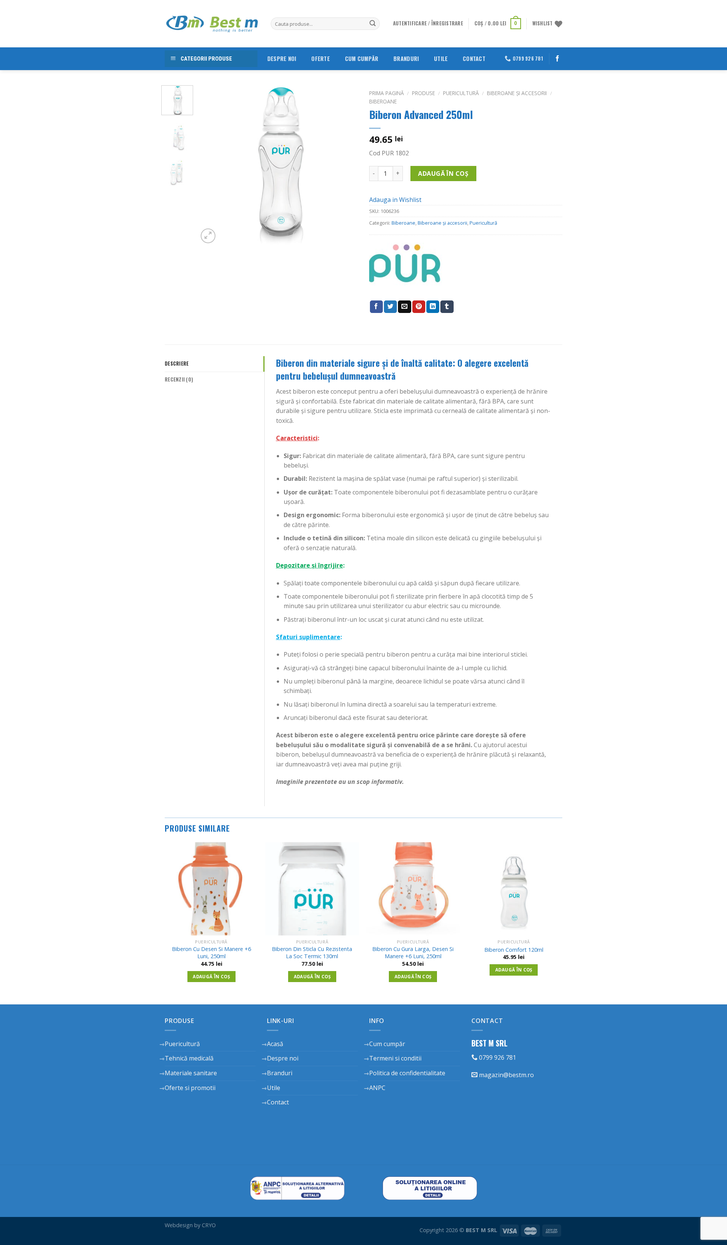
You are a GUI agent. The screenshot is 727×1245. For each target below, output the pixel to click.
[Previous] (211, 165)
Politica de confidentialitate (407, 1073)
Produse (423, 93)
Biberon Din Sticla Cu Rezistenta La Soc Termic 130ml (312, 953)
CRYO (209, 1225)
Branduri (406, 59)
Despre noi (281, 59)
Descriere (177, 363)
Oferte (320, 59)
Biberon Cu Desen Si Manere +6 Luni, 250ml (211, 953)
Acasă (275, 1044)
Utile (441, 59)
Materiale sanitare (191, 1073)
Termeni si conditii (395, 1058)
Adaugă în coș (443, 173)
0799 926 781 (496, 1057)
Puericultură (461, 93)
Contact (474, 59)
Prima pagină (386, 93)
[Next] (345, 165)
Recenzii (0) (179, 379)
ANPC (377, 1088)
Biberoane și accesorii (517, 93)
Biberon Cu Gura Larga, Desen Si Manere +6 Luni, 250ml (413, 953)
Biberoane (383, 101)
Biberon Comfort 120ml (513, 949)
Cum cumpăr (362, 59)
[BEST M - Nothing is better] (212, 23)
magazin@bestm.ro (505, 1075)
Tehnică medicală (189, 1058)
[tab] (214, 363)
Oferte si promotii (190, 1088)
